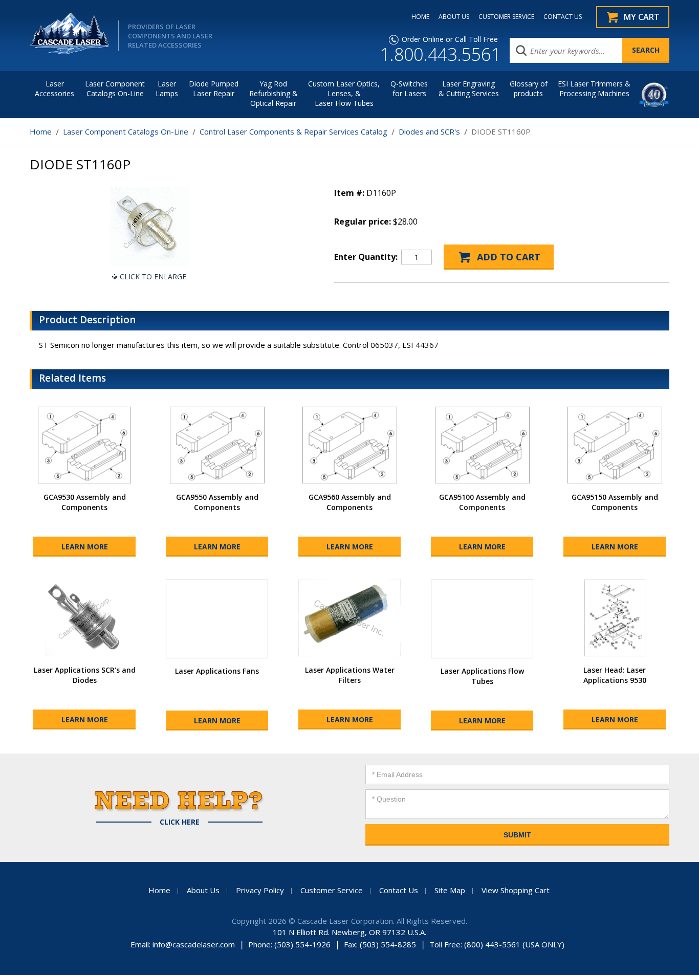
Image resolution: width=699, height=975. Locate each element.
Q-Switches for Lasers (409, 88)
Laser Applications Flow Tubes (482, 676)
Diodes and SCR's (429, 131)
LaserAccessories (54, 88)
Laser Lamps (167, 88)
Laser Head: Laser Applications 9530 (614, 675)
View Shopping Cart (516, 890)
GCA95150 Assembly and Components (615, 502)
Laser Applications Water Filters (350, 675)
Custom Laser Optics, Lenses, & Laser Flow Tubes (344, 93)
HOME (420, 17)
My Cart (642, 17)
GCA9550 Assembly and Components (217, 502)
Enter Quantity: (366, 256)
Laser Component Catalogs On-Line (115, 88)
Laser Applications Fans (217, 671)
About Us (203, 890)
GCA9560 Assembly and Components (350, 502)
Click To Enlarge (153, 276)
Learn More (84, 546)
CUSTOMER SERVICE (506, 17)
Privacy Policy (260, 890)
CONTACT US (562, 17)
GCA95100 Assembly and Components (482, 502)
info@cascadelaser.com (193, 944)
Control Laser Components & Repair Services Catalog (293, 131)
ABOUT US (454, 17)
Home (41, 131)
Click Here (180, 822)
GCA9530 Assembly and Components (84, 502)
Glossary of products (529, 88)
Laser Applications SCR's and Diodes (85, 675)
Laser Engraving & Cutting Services (469, 88)
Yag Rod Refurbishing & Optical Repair (273, 93)
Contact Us (398, 890)
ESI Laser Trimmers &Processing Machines (594, 88)
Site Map (449, 890)
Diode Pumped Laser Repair (213, 88)
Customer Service (331, 890)
